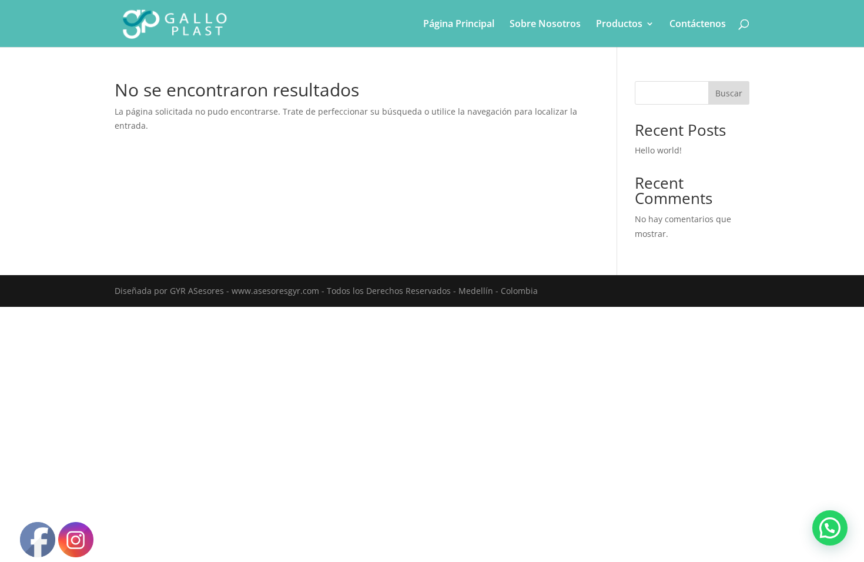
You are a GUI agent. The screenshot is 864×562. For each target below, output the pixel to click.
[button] (830, 528)
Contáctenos (697, 24)
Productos (619, 24)
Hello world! (658, 150)
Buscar (728, 93)
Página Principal (458, 24)
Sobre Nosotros (545, 24)
